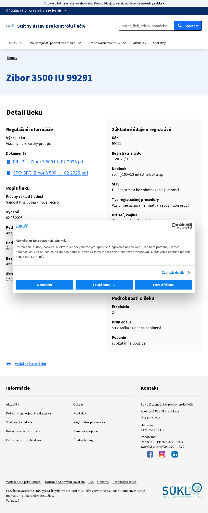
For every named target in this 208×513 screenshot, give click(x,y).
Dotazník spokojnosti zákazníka (28, 413)
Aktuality (12, 404)
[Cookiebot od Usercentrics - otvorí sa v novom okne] (174, 226)
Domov (12, 57)
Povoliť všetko (163, 284)
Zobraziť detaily (173, 272)
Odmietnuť (44, 284)
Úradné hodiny (83, 440)
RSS (91, 482)
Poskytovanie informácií (23, 431)
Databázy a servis (124, 482)
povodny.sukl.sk (152, 3)
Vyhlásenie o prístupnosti (23, 482)
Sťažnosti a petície (19, 422)
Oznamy (103, 482)
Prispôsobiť (101, 284)
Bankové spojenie (85, 431)
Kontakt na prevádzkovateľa (65, 482)
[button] (16, 42)
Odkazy (78, 404)
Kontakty (80, 413)
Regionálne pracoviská (89, 422)
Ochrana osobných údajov (23, 440)
